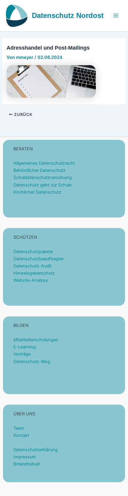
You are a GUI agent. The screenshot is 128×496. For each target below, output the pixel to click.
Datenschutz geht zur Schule (42, 185)
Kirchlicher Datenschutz (37, 192)
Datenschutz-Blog (31, 361)
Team (18, 428)
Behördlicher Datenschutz (39, 170)
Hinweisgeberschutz (34, 273)
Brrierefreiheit (26, 464)
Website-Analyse (30, 280)
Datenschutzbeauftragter (38, 258)
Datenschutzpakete (33, 251)
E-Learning (24, 347)
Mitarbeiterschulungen (35, 339)
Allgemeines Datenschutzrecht (44, 163)
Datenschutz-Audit (32, 266)
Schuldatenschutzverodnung (42, 177)
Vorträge (22, 354)
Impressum (24, 457)
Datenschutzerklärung (35, 449)
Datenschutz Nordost (68, 15)
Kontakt (21, 435)
